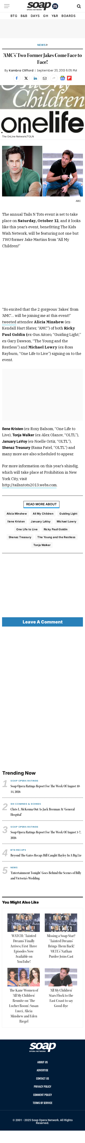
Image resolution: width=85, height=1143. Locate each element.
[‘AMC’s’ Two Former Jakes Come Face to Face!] (42, 109)
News (41, 45)
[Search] (78, 6)
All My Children (43, 513)
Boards (68, 16)
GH (45, 16)
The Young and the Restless (56, 537)
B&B (24, 16)
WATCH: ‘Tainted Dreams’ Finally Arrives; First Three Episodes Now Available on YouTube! (23, 949)
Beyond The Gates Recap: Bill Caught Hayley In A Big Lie (46, 856)
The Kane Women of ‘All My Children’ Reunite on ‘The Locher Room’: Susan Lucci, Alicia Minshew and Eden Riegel (23, 1006)
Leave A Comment (43, 621)
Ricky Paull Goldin (56, 529)
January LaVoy (41, 521)
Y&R (55, 16)
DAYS (35, 16)
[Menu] (6, 6)
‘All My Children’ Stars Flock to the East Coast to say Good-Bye (61, 998)
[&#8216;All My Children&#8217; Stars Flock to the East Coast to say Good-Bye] (61, 977)
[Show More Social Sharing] (54, 78)
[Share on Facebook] (16, 78)
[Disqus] (42, 698)
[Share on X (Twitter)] (26, 78)
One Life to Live (27, 529)
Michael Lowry (67, 521)
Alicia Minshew (17, 513)
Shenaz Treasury (20, 537)
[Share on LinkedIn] (35, 78)
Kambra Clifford (21, 70)
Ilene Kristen (16, 521)
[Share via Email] (44, 78)
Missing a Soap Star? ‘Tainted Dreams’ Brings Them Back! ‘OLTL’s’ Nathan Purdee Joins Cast (61, 946)
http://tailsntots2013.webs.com (29, 485)
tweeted (9, 322)
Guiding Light (68, 513)
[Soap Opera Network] (42, 6)
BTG (14, 16)
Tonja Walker (42, 545)
